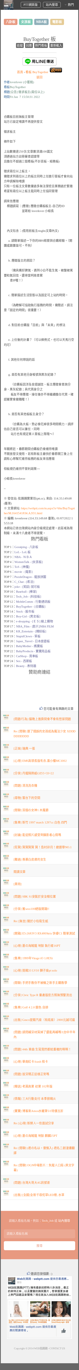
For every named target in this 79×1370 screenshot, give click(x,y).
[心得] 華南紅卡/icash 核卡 (31, 1061)
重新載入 (56, 45)
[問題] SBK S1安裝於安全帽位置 (35, 896)
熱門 (71, 4)
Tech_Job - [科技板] (28, 596)
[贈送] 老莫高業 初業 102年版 (33, 1086)
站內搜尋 (52, 4)
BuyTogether (37, 72)
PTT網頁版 (30, 4)
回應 (29, 45)
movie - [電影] (23, 571)
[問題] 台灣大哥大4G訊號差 (32, 1182)
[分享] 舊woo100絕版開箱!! (31, 908)
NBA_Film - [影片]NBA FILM (35, 626)
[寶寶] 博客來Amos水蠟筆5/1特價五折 (38, 1111)
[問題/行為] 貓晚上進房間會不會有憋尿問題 (42, 719)
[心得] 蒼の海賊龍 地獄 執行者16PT (37, 945)
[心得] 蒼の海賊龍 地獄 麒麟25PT (35, 1135)
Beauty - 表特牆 (26, 666)
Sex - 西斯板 (24, 661)
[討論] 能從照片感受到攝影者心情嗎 (37, 835)
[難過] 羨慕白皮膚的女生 (30, 859)
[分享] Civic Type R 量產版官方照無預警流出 (43, 995)
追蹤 (20, 45)
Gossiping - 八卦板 (26, 547)
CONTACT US (57, 1348)
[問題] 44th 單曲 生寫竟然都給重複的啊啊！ (42, 1049)
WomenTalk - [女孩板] (28, 562)
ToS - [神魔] (22, 566)
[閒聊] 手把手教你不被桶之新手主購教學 (40, 982)
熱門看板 (41, 45)
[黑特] (17, 884)
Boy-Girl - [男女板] (28, 616)
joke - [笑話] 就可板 (27, 586)
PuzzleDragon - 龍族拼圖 (30, 577)
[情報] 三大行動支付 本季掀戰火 (35, 1098)
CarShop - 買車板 (27, 656)
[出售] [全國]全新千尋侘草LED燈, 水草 (39, 1195)
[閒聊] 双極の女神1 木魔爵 (31, 810)
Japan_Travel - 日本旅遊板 (33, 641)
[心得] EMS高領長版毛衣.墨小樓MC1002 (40, 760)
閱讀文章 (20, 871)
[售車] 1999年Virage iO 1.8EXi (33, 958)
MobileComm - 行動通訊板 (33, 601)
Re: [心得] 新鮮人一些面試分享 (34, 1123)
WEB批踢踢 (41, 1348)
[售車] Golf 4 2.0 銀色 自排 (31, 1007)
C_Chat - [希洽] (24, 581)
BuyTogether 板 (39, 39)
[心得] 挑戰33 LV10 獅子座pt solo (35, 970)
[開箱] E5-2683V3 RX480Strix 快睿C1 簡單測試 (44, 933)
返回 (39, 77)
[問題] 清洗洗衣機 (25, 785)
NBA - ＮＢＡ (23, 557)
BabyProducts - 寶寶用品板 (33, 651)
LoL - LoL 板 (22, 552)
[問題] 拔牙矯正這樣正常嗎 (31, 1074)
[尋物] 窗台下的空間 (27, 797)
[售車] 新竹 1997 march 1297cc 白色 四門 (40, 822)
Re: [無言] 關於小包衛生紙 (31, 921)
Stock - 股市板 (25, 611)
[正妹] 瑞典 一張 (24, 748)
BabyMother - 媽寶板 (29, 646)
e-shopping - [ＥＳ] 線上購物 (34, 621)
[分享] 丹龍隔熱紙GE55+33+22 (34, 773)
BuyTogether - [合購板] (30, 606)
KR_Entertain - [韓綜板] (31, 631)
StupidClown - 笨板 (28, 636)
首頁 (20, 72)
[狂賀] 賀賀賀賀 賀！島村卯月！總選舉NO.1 (43, 847)
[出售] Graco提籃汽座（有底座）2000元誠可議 (44, 1019)
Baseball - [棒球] (26, 591)
